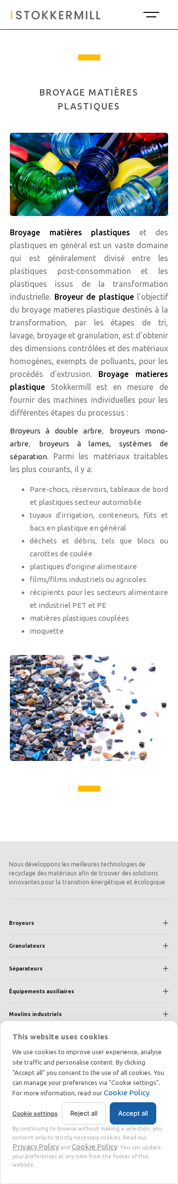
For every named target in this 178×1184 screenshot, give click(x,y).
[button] (150, 14)
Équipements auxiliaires (41, 991)
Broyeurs (21, 923)
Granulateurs (27, 946)
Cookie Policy (126, 1092)
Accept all (133, 1113)
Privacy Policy (35, 1146)
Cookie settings (35, 1113)
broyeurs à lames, (75, 443)
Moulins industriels (35, 1014)
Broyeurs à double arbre (56, 431)
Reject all (83, 1113)
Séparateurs (26, 968)
